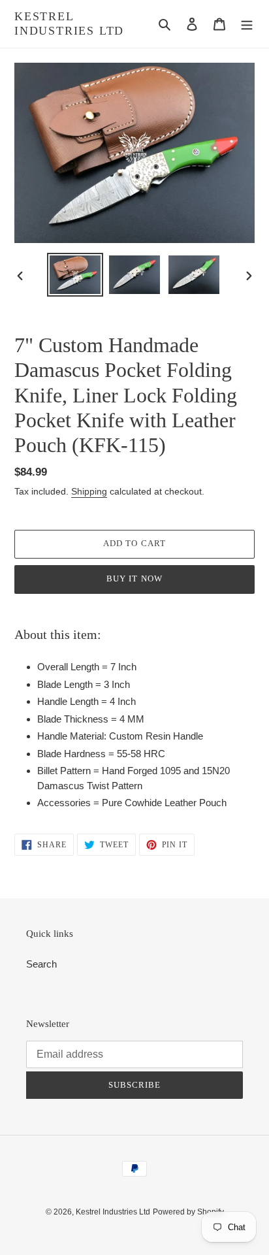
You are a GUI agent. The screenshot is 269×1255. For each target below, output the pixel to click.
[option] (75, 275)
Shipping (89, 491)
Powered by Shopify (188, 1211)
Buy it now (134, 578)
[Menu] (247, 24)
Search (41, 964)
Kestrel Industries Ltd (69, 23)
